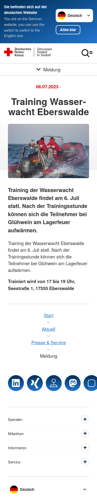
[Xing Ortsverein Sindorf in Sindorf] (35, 383)
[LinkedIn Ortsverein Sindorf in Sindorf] (16, 383)
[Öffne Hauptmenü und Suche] (87, 53)
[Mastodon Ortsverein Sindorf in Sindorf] (73, 383)
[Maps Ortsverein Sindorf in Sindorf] (54, 383)
